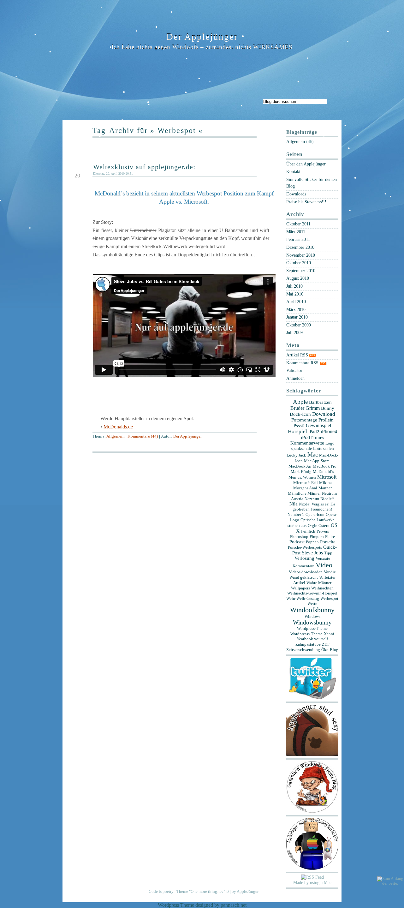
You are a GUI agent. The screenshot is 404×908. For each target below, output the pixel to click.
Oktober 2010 (298, 262)
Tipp (328, 553)
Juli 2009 (294, 332)
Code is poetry (161, 891)
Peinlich (308, 531)
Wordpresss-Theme (306, 633)
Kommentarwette (307, 442)
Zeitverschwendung (303, 649)
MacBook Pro (324, 466)
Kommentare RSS (303, 362)
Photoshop (299, 536)
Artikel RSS (297, 354)
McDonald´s (323, 471)
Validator (294, 370)
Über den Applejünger (306, 163)
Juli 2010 (294, 286)
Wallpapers (300, 588)
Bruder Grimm (305, 408)
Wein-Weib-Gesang (302, 598)
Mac (312, 454)
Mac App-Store (317, 460)
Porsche (328, 541)
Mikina (325, 482)
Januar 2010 (297, 317)
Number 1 (296, 514)
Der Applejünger (202, 37)
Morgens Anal (305, 488)
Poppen (312, 542)
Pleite (330, 536)
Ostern (324, 525)
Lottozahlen (323, 448)
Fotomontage (304, 419)
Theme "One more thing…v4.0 (202, 891)
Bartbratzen (320, 402)
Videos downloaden (306, 572)
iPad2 (313, 431)
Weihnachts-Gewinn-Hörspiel (312, 593)
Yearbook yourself (312, 638)
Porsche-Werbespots (305, 547)
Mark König (301, 471)
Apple (300, 401)
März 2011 (295, 231)
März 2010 (296, 309)
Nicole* (327, 498)
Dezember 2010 (300, 247)
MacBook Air (300, 466)
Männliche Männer (304, 493)
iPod (305, 437)
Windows (312, 616)
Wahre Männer (318, 582)
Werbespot (329, 598)
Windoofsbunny (312, 610)
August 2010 (297, 278)
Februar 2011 (298, 239)
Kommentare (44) (143, 436)
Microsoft (326, 477)
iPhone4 (329, 431)
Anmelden (295, 378)
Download (323, 414)
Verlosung (304, 558)
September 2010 (300, 270)
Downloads (296, 193)
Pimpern (317, 536)
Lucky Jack (296, 455)
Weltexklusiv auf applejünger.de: (144, 167)
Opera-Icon (315, 514)
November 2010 (300, 255)
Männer (325, 488)
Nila (293, 503)
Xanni (329, 633)
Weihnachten (322, 588)
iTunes (317, 437)
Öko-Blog (329, 649)
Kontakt (293, 171)
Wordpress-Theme (312, 628)
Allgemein (115, 436)
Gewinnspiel (318, 425)
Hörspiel (297, 431)
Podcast (297, 541)
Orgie (312, 525)
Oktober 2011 (298, 223)
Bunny (327, 408)
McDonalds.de (118, 426)
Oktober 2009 (298, 324)
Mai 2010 (294, 293)
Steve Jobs (312, 552)
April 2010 (296, 301)
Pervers (323, 531)
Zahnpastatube (308, 644)
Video (324, 565)
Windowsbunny (312, 622)
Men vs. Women (302, 477)
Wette (312, 603)
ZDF (326, 644)
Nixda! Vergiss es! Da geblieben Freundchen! (314, 506)
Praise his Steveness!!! (306, 201)
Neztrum (312, 498)
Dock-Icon (300, 414)
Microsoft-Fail (305, 482)
